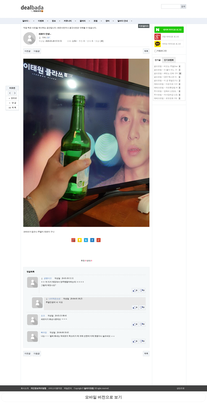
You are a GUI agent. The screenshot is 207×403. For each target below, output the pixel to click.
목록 (146, 51)
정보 (54, 21)
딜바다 (26, 21)
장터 (107, 21)
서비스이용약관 (55, 388)
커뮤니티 (68, 21)
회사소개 (25, 388)
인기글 (158, 60)
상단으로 (181, 388)
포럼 (96, 21)
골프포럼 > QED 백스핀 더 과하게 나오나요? (173, 77)
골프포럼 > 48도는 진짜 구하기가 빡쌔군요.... (173, 73)
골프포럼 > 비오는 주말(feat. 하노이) (169, 66)
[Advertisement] (117, 9)
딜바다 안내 (123, 21)
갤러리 (83, 21)
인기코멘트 (169, 60)
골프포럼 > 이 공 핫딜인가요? (166, 80)
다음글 (37, 51)
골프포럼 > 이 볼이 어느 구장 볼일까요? (171, 70)
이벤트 (41, 21)
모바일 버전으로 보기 (103, 397)
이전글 (27, 51)
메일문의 (68, 388)
